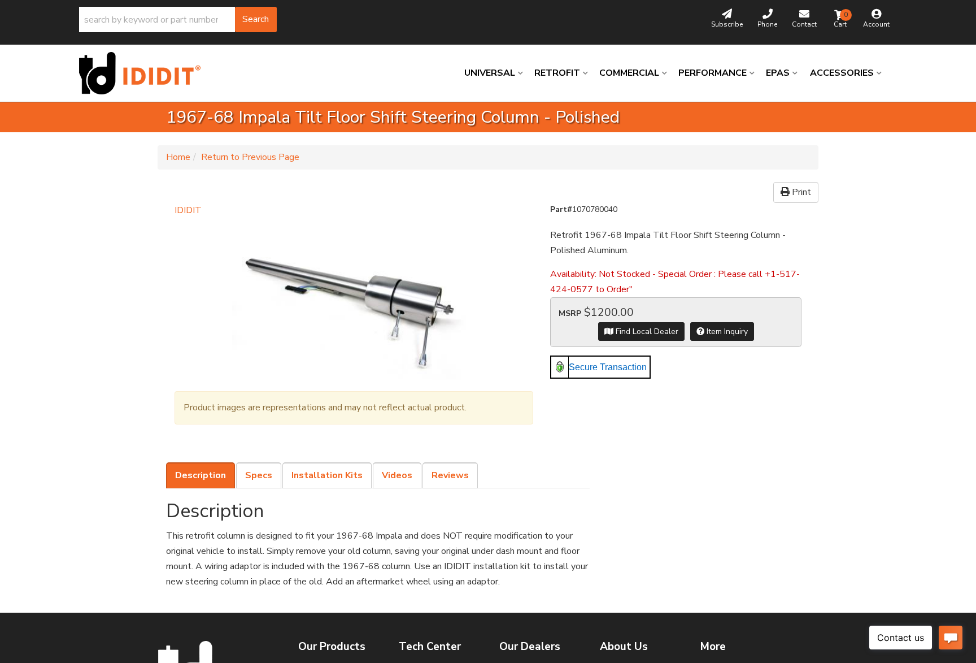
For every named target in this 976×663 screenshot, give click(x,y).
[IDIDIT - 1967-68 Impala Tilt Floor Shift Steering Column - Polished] (354, 299)
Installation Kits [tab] (327, 475)
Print (800, 192)
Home (178, 157)
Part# (561, 209)
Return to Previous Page (250, 157)
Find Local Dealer (645, 331)
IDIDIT (188, 210)
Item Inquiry (726, 331)
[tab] (200, 475)
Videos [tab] (397, 475)
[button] (178, 19)
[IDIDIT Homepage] (144, 73)
